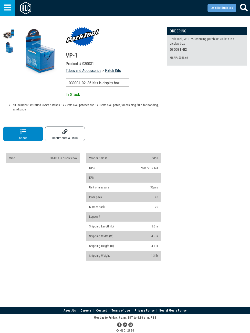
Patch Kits (113, 70)
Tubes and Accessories (83, 70)
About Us (69, 310)
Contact (101, 310)
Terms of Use (120, 310)
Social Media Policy (173, 310)
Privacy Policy (145, 310)
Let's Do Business (222, 8)
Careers (86, 310)
